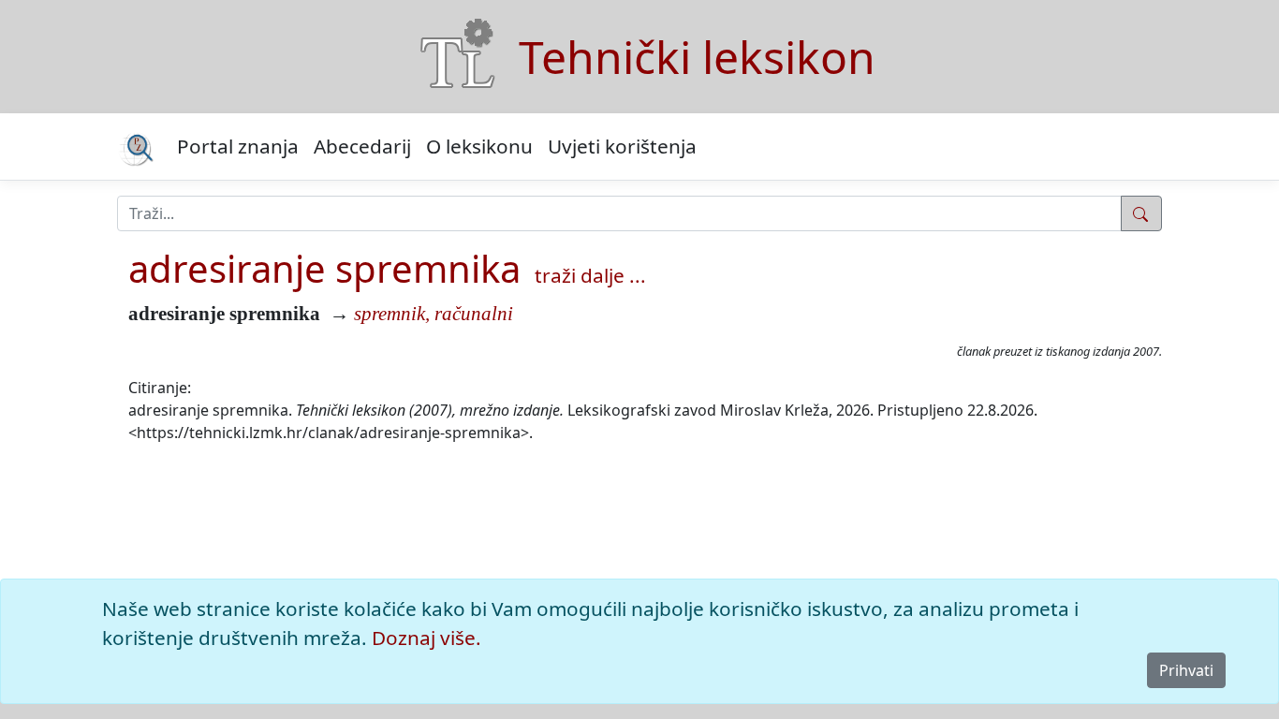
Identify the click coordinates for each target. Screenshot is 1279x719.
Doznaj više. (426, 637)
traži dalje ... (590, 275)
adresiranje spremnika (324, 268)
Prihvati (1186, 670)
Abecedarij (362, 146)
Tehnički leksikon (697, 56)
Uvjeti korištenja (622, 146)
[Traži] (1141, 213)
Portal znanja (238, 146)
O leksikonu (479, 146)
